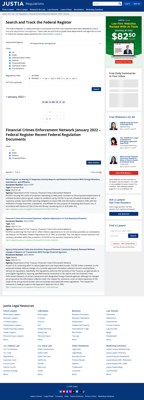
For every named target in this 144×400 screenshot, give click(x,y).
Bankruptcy (42, 314)
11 (50, 112)
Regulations (8, 356)
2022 (60, 14)
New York (42, 367)
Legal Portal (48, 396)
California (42, 360)
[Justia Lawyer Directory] (83, 391)
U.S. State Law (45, 345)
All (13, 52)
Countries (76, 370)
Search (96, 89)
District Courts (9, 367)
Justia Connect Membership (118, 349)
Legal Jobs (76, 349)
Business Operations (81, 318)
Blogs (108, 332)
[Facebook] (67, 391)
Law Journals (111, 329)
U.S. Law (11, 14)
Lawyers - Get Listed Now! (124, 243)
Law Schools (52, 10)
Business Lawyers (10, 318)
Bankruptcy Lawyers (12, 314)
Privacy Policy (90, 396)
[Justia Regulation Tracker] (13, 4)
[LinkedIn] (60, 391)
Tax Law (75, 336)
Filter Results (93, 162)
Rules (14, 55)
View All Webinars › (124, 173)
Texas (40, 370)
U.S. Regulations (22, 14)
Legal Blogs (77, 353)
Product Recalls (78, 360)
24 (47, 119)
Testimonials (111, 370)
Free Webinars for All (122, 116)
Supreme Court (9, 360)
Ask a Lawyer (22, 10)
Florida (40, 363)
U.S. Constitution (10, 349)
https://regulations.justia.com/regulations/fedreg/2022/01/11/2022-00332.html (32, 287)
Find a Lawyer (8, 10)
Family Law (42, 332)
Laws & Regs (66, 10)
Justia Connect (36, 396)
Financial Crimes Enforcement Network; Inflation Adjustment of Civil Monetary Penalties (46, 218)
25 (50, 119)
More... (6, 339)
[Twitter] (80, 391)
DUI (39, 325)
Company (59, 396)
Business (76, 310)
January (66, 14)
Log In (127, 4)
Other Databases (80, 345)
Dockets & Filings (10, 370)
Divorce (41, 321)
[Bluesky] (77, 391)
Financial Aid (111, 321)
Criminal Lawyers (10, 321)
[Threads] (73, 391)
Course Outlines (113, 325)
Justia (4, 14)
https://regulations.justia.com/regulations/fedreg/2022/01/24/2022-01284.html (32, 240)
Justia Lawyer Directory (116, 353)
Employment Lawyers (12, 325)
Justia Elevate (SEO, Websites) (118, 360)
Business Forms (78, 356)
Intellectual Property (80, 325)
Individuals (43, 310)
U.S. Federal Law (11, 345)
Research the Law (37, 10)
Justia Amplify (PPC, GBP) (116, 363)
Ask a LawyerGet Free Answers (120, 201)
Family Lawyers (9, 332)
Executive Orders (19, 65)
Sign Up (137, 4)
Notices (15, 60)
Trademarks (77, 367)
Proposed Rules (18, 63)
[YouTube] (64, 391)
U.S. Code (7, 353)
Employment (77, 321)
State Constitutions (46, 349)
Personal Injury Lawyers (13, 336)
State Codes (43, 353)
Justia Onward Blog (114, 367)
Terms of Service (76, 396)
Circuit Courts (9, 363)
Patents (75, 363)
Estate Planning (44, 329)
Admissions (111, 318)
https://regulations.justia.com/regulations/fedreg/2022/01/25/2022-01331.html (32, 209)
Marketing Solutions (94, 10)
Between (35, 78)
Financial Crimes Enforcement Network (43, 14)
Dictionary (110, 314)
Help (66, 396)
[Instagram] (70, 391)
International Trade (80, 329)
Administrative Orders (21, 57)
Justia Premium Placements (117, 356)
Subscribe (95, 172)
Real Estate (76, 332)
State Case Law (44, 356)
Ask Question (123, 214)
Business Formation (80, 314)
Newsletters (79, 10)
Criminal (41, 318)
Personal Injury (44, 336)
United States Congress (52, 34)
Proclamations (18, 68)
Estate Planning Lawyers (13, 329)
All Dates (35, 75)
